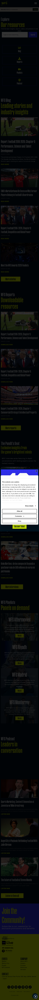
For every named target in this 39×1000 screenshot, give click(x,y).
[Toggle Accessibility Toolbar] (36, 997)
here (20, 500)
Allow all (19, 511)
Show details (29, 506)
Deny (19, 521)
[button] (36, 471)
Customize (18, 516)
